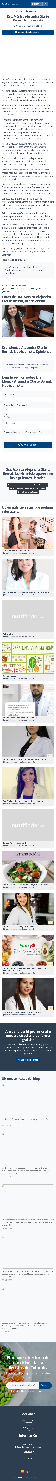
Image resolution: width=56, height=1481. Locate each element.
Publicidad (28, 1423)
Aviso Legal (28, 1444)
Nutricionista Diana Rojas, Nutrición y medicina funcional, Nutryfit (24, 969)
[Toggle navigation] (51, 3)
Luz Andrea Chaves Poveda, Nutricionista (22, 1012)
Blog (28, 1430)
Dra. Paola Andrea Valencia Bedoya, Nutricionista (25, 885)
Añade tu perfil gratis (28, 1059)
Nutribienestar (10, 676)
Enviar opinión (29, 445)
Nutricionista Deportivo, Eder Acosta (20, 717)
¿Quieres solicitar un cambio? (14, 285)
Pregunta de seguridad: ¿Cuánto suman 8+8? (24, 432)
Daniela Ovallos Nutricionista (16, 550)
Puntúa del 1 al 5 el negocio (16, 405)
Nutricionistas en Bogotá (29, 11)
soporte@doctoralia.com (29, 32)
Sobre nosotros (28, 1420)
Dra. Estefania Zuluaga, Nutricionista (20, 926)
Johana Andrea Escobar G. (15, 843)
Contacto (28, 1458)
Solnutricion (9, 634)
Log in (28, 1425)
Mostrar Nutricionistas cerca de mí (29, 1391)
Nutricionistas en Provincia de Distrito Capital (27, 489)
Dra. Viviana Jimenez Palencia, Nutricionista (23, 801)
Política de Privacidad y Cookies (28, 1447)
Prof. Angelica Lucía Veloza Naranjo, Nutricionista (26, 592)
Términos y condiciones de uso (28, 1442)
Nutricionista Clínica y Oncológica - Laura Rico (24, 759)
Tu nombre (9, 394)
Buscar (46, 1385)
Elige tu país (29, 1471)
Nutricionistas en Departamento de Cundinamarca (27, 485)
